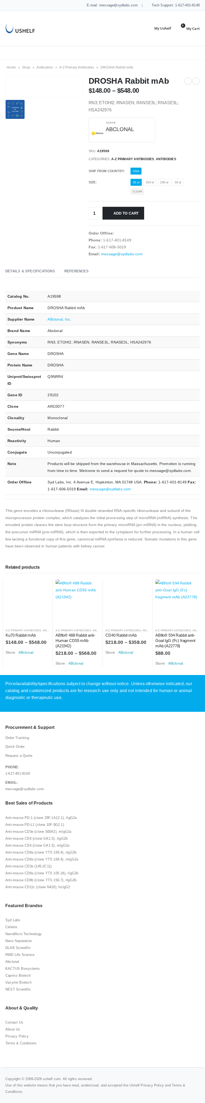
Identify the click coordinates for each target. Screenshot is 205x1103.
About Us (12, 1029)
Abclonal (12, 962)
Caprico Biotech (18, 975)
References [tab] (76, 271)
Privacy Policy (17, 1036)
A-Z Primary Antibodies (76, 67)
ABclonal (120, 129)
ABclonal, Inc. (59, 319)
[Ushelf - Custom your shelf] (20, 28)
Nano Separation (18, 941)
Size (92, 182)
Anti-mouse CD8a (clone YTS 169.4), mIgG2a (41, 859)
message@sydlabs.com (122, 254)
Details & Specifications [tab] (30, 271)
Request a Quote (18, 756)
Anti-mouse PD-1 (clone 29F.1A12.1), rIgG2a (41, 818)
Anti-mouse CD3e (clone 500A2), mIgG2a (38, 832)
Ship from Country (106, 171)
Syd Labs (13, 920)
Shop (26, 67)
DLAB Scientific (18, 948)
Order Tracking (17, 738)
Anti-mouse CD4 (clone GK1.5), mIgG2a (37, 845)
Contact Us (14, 1022)
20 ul (136, 182)
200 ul (164, 182)
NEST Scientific (18, 989)
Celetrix (11, 927)
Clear (137, 191)
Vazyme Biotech (18, 982)
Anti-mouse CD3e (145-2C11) (28, 866)
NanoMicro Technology (23, 934)
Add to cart (126, 213)
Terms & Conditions (21, 1043)
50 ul (178, 182)
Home (11, 67)
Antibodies (45, 67)
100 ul (150, 182)
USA (136, 171)
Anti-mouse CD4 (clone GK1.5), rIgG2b (36, 839)
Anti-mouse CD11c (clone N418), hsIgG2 (37, 887)
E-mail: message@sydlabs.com (112, 5)
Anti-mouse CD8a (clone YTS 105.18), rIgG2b (41, 873)
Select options (41, 588)
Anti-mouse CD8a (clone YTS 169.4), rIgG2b (40, 852)
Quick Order (15, 747)
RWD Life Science (19, 955)
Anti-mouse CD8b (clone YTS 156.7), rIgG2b (40, 880)
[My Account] (158, 28)
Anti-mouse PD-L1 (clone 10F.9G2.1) (34, 825)
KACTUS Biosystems (22, 969)
